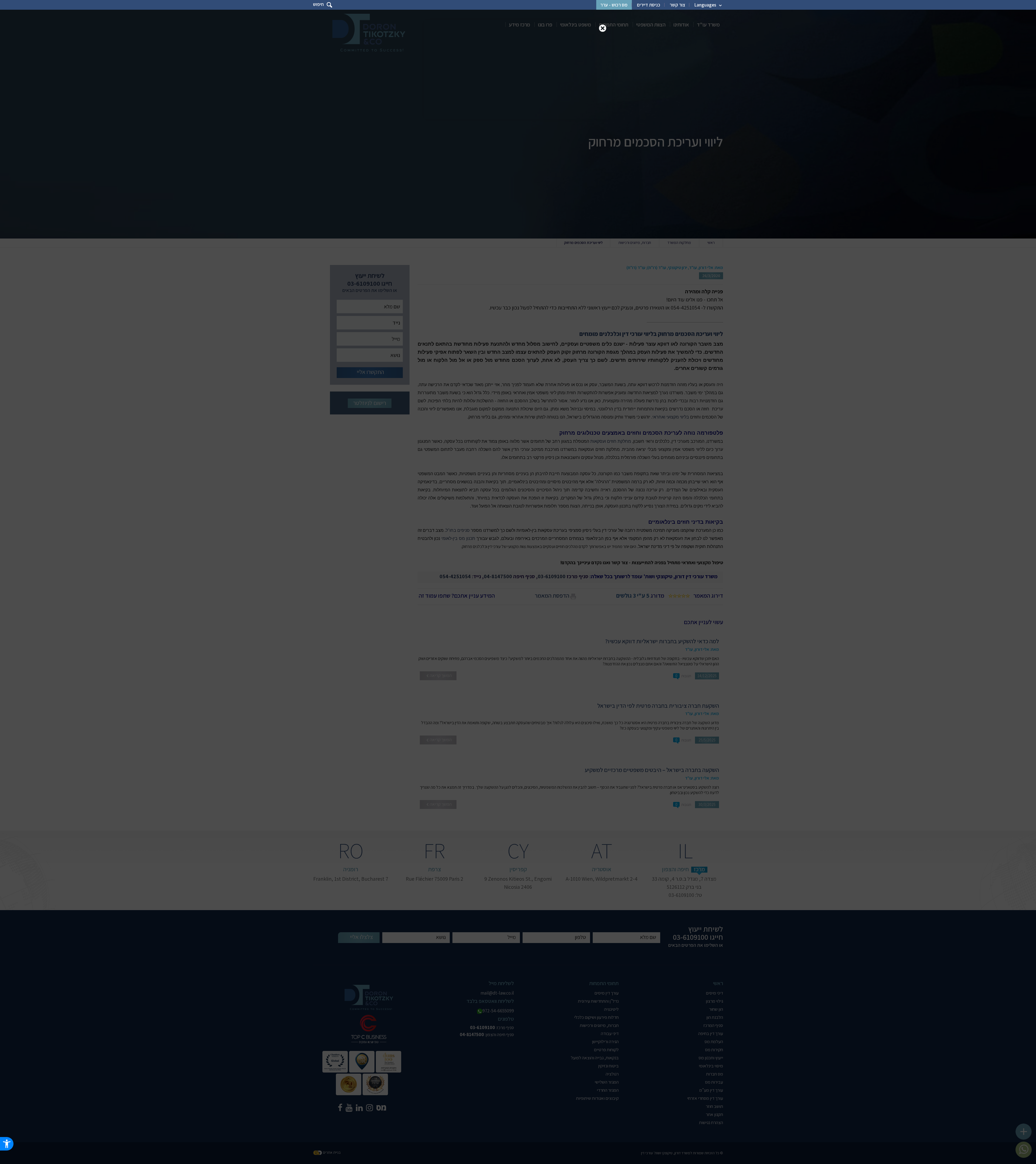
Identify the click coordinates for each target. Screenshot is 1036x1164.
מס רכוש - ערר (614, 5)
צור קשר (677, 5)
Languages (705, 5)
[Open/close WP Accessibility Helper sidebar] (6, 1144)
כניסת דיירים (648, 5)
